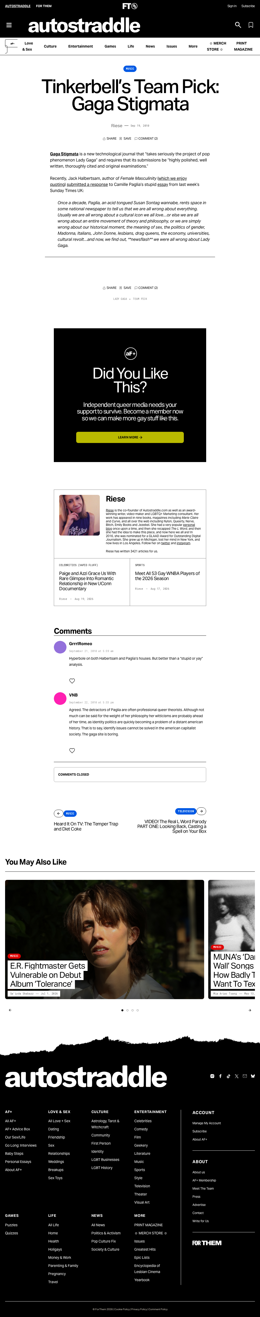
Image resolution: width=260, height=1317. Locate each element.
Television (142, 1186)
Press (196, 1196)
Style (138, 1178)
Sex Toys (55, 1178)
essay (162, 184)
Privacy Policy (139, 1309)
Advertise (199, 1205)
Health (53, 1241)
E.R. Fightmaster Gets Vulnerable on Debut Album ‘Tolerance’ (47, 974)
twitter (165, 543)
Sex (51, 1145)
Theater (140, 1194)
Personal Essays (18, 1161)
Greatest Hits (145, 1249)
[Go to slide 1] (122, 1010)
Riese (116, 125)
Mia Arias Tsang (225, 993)
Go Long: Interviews (21, 1145)
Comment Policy (158, 1309)
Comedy (141, 1129)
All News (98, 1225)
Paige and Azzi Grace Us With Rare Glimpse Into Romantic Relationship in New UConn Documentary (87, 580)
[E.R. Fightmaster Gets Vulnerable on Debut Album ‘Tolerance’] (104, 939)
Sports (139, 1169)
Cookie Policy (122, 1309)
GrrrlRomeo (80, 643)
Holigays (55, 1249)
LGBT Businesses (105, 1159)
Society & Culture (105, 1249)
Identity (97, 1151)
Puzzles (11, 1225)
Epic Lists (142, 1257)
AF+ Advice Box (17, 1129)
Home (53, 1233)
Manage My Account (206, 1123)
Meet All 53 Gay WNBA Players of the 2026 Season (167, 575)
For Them (44, 6)
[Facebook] (220, 1076)
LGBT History (101, 1167)
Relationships (59, 1153)
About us (198, 1172)
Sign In (232, 6)
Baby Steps (14, 1153)
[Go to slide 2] (127, 1010)
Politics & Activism (106, 1233)
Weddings (56, 1161)
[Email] (245, 1076)
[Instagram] (212, 1076)
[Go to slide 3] (132, 1010)
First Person (101, 1143)
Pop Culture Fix (103, 1241)
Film (137, 1137)
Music (139, 1161)
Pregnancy (57, 1273)
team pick (140, 299)
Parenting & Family (63, 1265)
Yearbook (142, 1280)
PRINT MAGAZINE (148, 1225)
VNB (73, 695)
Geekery (141, 1145)
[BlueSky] (253, 1076)
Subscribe (248, 6)
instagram (183, 543)
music (130, 68)
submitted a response (87, 184)
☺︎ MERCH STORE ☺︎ (150, 1233)
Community (100, 1135)
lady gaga (120, 299)
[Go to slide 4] (137, 1010)
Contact (198, 1213)
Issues (139, 1241)
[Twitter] (237, 1076)
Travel (53, 1282)
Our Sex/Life (15, 1137)
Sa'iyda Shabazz (22, 993)
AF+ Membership (204, 1180)
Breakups (55, 1169)
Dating (53, 1129)
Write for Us (200, 1221)
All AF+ (10, 1121)
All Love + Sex (59, 1121)
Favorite (125, 138)
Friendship (56, 1137)
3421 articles (140, 551)
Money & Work (59, 1257)
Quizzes (11, 1233)
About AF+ (13, 1169)
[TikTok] (228, 1076)
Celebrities (143, 1121)
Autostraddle (17, 6)
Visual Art (142, 1202)
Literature (142, 1153)
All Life (53, 1225)
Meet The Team (203, 1188)
